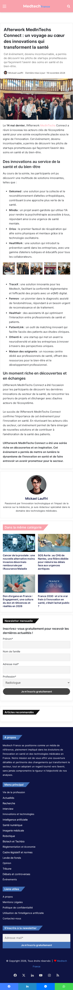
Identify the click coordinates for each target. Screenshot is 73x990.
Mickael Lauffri (15, 73)
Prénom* (8, 638)
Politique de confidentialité (18, 907)
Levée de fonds (12, 857)
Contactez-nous (12, 918)
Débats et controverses (16, 874)
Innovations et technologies (18, 814)
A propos (8, 896)
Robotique (9, 835)
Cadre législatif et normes (17, 852)
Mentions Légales (13, 902)
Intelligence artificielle (15, 819)
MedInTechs (47, 125)
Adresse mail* (11, 664)
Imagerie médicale (13, 830)
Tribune (7, 868)
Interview (8, 808)
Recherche (9, 803)
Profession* (9, 676)
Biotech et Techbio (14, 841)
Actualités (8, 797)
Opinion (7, 863)
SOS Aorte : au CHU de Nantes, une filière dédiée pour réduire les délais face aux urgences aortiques (53, 562)
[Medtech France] (36, 6)
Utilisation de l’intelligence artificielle (23, 913)
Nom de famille (11, 651)
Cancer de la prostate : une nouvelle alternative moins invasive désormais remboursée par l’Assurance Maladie (19, 562)
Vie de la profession (14, 792)
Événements (10, 879)
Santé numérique (12, 825)
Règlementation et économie (19, 846)
